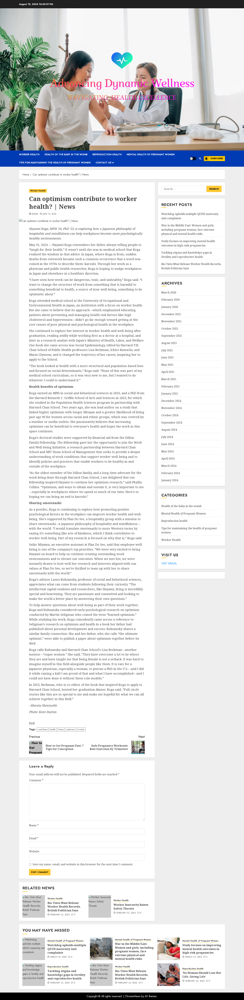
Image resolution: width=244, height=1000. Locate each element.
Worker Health (29, 154)
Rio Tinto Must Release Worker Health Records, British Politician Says (64, 906)
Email (33, 838)
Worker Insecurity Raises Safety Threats (131, 906)
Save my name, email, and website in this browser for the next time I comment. (83, 864)
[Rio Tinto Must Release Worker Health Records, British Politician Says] (33, 906)
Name (34, 825)
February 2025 (170, 386)
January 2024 (169, 480)
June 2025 (167, 357)
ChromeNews (132, 996)
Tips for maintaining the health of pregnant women (55, 162)
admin (35, 214)
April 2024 (167, 458)
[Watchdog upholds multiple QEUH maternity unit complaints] (33, 949)
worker (81, 729)
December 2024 (171, 401)
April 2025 (167, 372)
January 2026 (169, 307)
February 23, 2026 (60, 915)
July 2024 (167, 437)
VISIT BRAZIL (169, 563)
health (53, 729)
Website (34, 851)
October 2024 (169, 415)
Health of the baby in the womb (65, 154)
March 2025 (168, 379)
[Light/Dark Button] (193, 158)
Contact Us (103, 162)
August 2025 (169, 343)
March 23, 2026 (193, 957)
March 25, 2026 (58, 957)
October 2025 (169, 328)
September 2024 (171, 422)
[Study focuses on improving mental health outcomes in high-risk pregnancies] (168, 949)
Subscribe (216, 158)
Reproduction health (107, 154)
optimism (71, 729)
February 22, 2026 (126, 913)
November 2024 (171, 408)
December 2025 (171, 314)
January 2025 (169, 393)
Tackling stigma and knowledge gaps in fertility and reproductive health (66, 974)
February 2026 (170, 300)
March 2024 (168, 466)
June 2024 (167, 444)
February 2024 (170, 473)
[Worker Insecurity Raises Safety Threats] (99, 906)
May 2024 (167, 451)
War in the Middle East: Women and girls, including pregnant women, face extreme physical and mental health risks (187, 230)
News (61, 729)
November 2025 (171, 321)
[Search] (200, 158)
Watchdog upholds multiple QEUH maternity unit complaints (66, 948)
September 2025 (171, 336)
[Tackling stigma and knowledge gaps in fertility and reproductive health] (33, 974)
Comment (36, 780)
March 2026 (168, 292)
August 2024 (169, 429)
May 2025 (167, 365)
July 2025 (167, 350)
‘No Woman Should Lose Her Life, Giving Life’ (201, 974)
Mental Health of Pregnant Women (151, 154)
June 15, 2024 (49, 214)
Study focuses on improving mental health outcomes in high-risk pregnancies (201, 948)
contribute (42, 729)
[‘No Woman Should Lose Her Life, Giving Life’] (168, 974)
